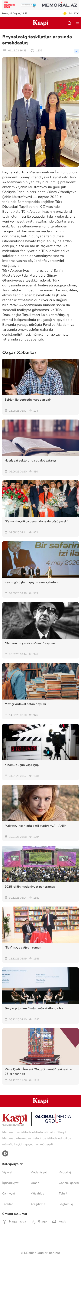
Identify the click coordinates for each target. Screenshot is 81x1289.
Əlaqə (42, 1221)
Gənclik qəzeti (69, 1183)
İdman (35, 1183)
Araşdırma (38, 1204)
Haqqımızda (17, 1221)
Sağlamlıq (66, 1204)
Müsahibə (37, 1193)
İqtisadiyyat (10, 1183)
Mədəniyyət (39, 1172)
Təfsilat (7, 1204)
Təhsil (63, 1193)
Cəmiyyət (8, 1193)
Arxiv (62, 1221)
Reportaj (65, 1172)
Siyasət (7, 1172)
